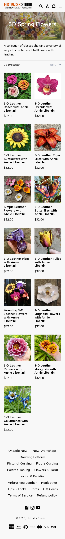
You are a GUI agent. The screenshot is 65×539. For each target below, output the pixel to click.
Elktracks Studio (36, 518)
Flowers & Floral (46, 470)
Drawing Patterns (32, 457)
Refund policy (47, 495)
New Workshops (45, 451)
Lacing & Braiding (33, 476)
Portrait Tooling (18, 470)
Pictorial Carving (19, 463)
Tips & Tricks (16, 489)
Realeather (49, 483)
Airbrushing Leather (22, 483)
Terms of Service (20, 495)
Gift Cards (50, 489)
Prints (35, 489)
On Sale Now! (18, 451)
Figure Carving (47, 463)
